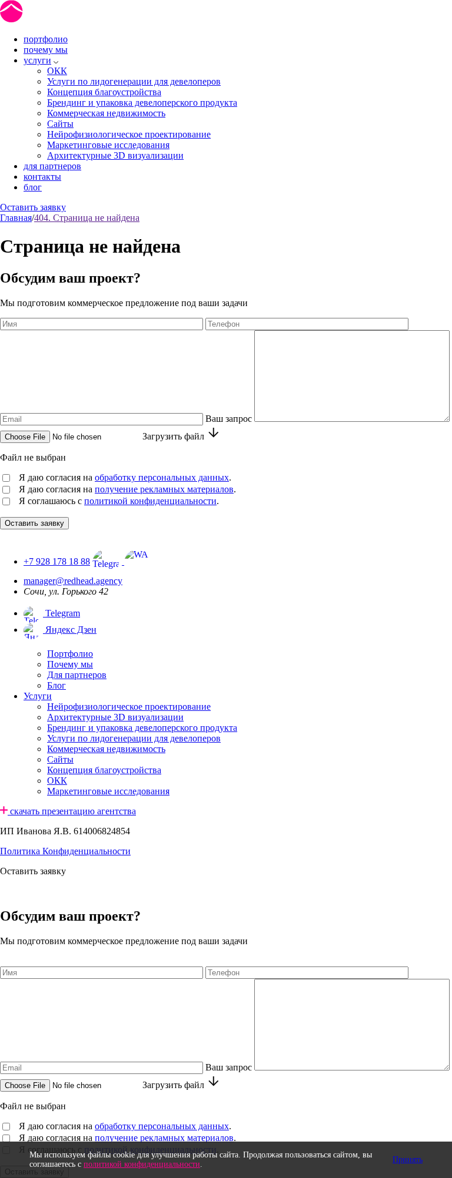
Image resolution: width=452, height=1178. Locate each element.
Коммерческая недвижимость (106, 113)
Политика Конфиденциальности (65, 851)
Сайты (60, 124)
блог (33, 187)
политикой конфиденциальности (150, 501)
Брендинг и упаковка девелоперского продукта (142, 103)
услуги (37, 60)
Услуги (38, 696)
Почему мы (70, 664)
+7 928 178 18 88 (57, 561)
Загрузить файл (173, 436)
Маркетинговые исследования (108, 145)
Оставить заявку (33, 207)
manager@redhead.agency (73, 581)
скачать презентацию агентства (72, 811)
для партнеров (52, 166)
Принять (408, 1159)
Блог (56, 685)
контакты (42, 177)
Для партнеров (77, 675)
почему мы (46, 50)
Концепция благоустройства (104, 92)
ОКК (57, 71)
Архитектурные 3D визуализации (115, 155)
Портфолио (70, 654)
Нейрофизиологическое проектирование (129, 134)
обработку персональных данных (162, 477)
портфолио (46, 39)
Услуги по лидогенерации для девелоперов (134, 81)
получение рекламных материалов (164, 489)
